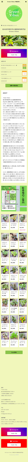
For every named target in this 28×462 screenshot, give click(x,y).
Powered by (12, 454)
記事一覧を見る (14, 85)
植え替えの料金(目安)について (10, 25)
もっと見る (14, 352)
